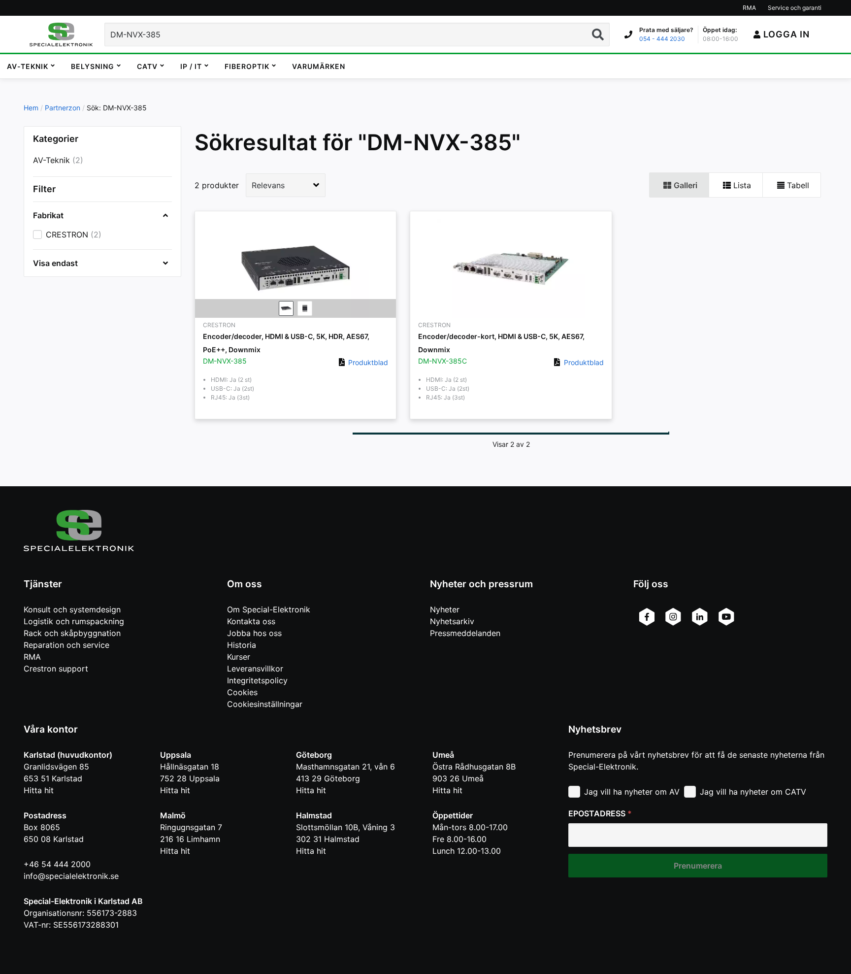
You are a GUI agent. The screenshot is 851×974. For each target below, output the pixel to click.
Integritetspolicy (257, 680)
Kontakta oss (251, 621)
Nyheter (444, 609)
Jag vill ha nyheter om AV (632, 792)
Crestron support (56, 668)
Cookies (242, 692)
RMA (32, 657)
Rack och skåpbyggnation (72, 633)
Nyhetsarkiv (452, 621)
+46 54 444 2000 (57, 864)
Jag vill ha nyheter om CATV (753, 792)
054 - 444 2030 (662, 38)
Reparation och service (66, 645)
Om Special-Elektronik (268, 609)
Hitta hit (39, 790)
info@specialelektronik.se (71, 876)
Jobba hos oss (254, 633)
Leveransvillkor (255, 668)
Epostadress (600, 813)
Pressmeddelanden (465, 633)
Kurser (238, 657)
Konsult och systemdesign (72, 609)
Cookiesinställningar (264, 704)
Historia (241, 645)
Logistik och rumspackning (74, 621)
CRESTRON (67, 234)
